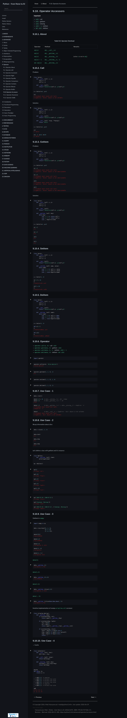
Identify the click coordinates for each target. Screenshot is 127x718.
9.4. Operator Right (8, 75)
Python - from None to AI (14, 4)
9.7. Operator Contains (9, 84)
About (43, 3)
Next (93, 697)
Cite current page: (38, 707)
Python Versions (6, 21)
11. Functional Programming (10, 104)
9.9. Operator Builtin (9, 89)
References (5, 29)
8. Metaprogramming (8, 62)
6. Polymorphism (7, 56)
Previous (39, 697)
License (4, 15)
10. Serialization (6, 102)
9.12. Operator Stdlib (9, 97)
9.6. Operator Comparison (10, 81)
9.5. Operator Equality (9, 78)
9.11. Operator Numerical (10, 95)
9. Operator (5, 64)
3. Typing (4, 48)
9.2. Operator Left (8, 70)
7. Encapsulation (7, 59)
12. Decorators (6, 107)
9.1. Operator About (9, 67)
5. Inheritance (6, 53)
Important (37, 16)
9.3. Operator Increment (10, 73)
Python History (6, 24)
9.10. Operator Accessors (10, 92)
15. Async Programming (9, 115)
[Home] (37, 4)
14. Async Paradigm (7, 113)
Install (3, 18)
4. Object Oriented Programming (11, 51)
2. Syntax (4, 45)
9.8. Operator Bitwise (9, 86)
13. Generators (6, 110)
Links (3, 26)
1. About (4, 42)
